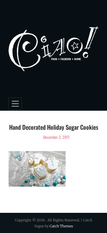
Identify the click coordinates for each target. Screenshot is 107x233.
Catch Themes (61, 226)
